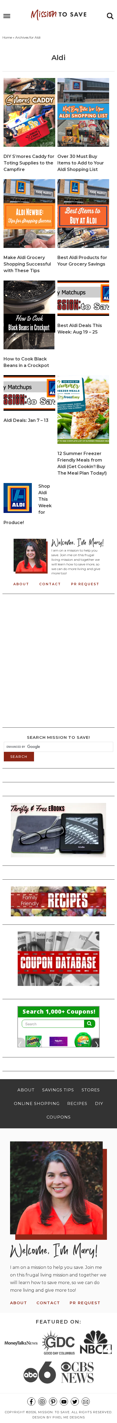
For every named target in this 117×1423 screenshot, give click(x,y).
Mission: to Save (59, 15)
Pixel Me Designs (69, 1417)
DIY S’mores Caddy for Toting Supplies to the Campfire (29, 163)
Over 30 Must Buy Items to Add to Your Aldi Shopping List (80, 163)
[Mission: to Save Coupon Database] (58, 988)
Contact (50, 584)
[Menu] (7, 16)
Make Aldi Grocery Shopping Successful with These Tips (27, 264)
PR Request (85, 584)
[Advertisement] (58, 659)
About (21, 584)
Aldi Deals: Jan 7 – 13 (26, 420)
